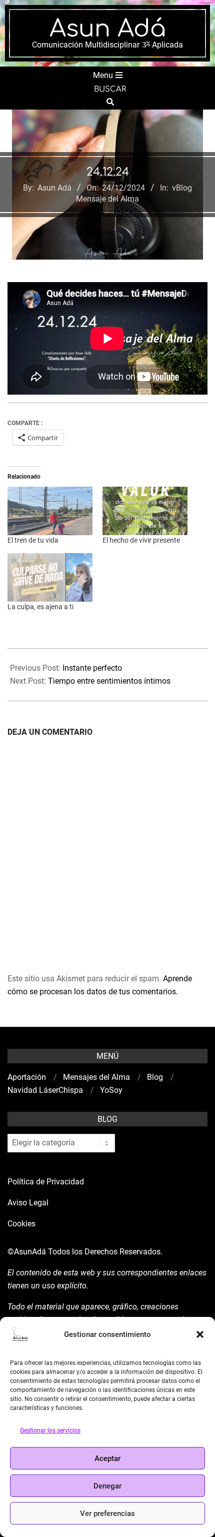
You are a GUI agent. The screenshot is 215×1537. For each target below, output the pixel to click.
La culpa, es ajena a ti (41, 607)
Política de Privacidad (46, 1181)
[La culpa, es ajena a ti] (50, 577)
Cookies (23, 1223)
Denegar (108, 1485)
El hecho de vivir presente (141, 540)
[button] (200, 1334)
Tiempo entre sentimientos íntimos (109, 681)
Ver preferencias (107, 1513)
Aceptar (107, 1458)
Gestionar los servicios (50, 1430)
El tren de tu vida (33, 540)
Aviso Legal (28, 1202)
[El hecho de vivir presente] (145, 511)
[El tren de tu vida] (50, 511)
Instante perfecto (93, 668)
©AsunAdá (27, 1251)
